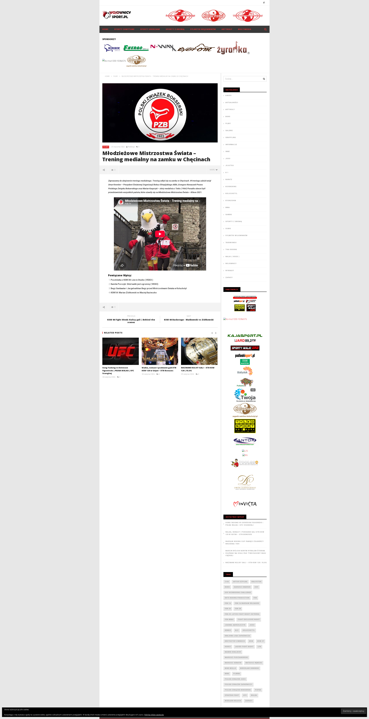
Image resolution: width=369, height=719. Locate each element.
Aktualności (231, 102)
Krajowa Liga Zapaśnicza (237, 636)
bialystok (256, 582)
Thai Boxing (231, 249)
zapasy (248, 701)
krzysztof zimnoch (235, 641)
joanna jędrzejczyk (235, 625)
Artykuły (227, 29)
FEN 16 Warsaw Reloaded (247, 603)
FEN (255, 598)
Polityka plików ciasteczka (154, 715)
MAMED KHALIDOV (233, 652)
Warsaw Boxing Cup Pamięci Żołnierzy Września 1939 (244, 542)
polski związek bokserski (238, 690)
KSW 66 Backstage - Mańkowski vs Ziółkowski (189, 318)
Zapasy (229, 277)
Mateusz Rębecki (253, 663)
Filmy (106, 147)
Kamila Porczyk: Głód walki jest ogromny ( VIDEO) (134, 284)
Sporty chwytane (124, 29)
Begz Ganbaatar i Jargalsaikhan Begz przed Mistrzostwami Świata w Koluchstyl (149, 288)
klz (237, 630)
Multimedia (244, 29)
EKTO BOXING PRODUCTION (237, 598)
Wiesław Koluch (233, 701)
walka (254, 695)
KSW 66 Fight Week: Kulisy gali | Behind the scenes (131, 320)
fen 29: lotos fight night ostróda (242, 614)
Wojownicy (231, 263)
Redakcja (131, 147)
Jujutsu (229, 165)
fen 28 (238, 609)
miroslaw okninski (249, 668)
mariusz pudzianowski (236, 657)
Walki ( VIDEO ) (232, 257)
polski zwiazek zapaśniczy (238, 684)
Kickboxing (230, 187)
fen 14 (228, 603)
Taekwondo (231, 243)
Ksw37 (228, 647)
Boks (227, 116)
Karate (228, 179)
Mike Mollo (230, 668)
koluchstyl (249, 630)
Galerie (229, 131)
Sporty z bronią (175, 29)
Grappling (230, 137)
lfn (259, 647)
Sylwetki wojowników (203, 29)
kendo (228, 630)
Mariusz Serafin (233, 663)
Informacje (231, 145)
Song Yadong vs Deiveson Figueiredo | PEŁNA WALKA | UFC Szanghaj (118, 370)
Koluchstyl (231, 193)
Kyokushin (230, 201)
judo (252, 625)
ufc (245, 695)
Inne (227, 151)
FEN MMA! (229, 619)
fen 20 (228, 609)
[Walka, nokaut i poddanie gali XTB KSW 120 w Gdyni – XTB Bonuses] (160, 351)
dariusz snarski (242, 587)
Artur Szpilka (240, 582)
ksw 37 (260, 641)
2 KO (227, 582)
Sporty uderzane (150, 29)
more (213, 170)
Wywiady (229, 271)
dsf (256, 587)
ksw (251, 641)
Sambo (228, 215)
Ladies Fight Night (244, 647)
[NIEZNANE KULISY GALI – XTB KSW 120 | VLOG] (199, 351)
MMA (227, 207)
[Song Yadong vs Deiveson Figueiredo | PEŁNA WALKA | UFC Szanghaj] (120, 351)
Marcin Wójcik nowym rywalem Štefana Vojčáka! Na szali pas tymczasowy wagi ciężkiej (245, 553)
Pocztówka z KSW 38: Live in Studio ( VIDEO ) (132, 280)
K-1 (226, 173)
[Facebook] (264, 2)
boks (227, 587)
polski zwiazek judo (235, 679)
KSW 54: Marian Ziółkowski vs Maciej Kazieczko (134, 292)
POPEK (258, 690)
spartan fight (232, 695)
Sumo (228, 229)
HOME (105, 29)
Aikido (228, 95)
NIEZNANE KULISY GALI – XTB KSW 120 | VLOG (246, 563)
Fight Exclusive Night (249, 619)
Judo (227, 159)
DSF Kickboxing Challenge (238, 592)
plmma (236, 674)
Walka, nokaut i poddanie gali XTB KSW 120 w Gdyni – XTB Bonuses (159, 369)
